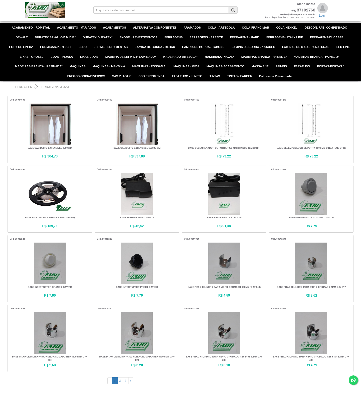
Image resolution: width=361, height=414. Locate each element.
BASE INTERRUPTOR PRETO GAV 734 (137, 286)
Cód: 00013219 (278, 169)
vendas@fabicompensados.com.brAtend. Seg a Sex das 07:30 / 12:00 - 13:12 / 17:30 (289, 16)
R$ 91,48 (224, 226)
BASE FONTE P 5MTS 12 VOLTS (224, 217)
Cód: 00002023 (17, 308)
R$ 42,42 (137, 226)
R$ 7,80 (50, 295)
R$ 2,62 (311, 295)
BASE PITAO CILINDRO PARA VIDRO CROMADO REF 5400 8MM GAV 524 (137, 358)
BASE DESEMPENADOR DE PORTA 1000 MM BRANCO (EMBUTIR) (224, 147)
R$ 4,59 (224, 295)
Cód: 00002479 (278, 308)
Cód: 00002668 (104, 99)
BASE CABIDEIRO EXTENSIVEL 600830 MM (136, 147)
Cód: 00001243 (278, 99)
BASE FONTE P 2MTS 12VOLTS (137, 217)
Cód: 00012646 (278, 238)
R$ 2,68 (50, 365)
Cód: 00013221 (17, 238)
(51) (293, 10)
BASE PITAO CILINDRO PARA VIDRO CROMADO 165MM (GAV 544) (224, 286)
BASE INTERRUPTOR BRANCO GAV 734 (50, 286)
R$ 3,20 (137, 365)
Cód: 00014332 (104, 169)
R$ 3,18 (224, 365)
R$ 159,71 (50, 226)
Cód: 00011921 (191, 238)
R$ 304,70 (50, 156)
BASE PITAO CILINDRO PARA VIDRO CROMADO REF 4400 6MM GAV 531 (50, 358)
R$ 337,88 (137, 156)
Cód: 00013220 (104, 238)
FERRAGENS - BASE (54, 87)
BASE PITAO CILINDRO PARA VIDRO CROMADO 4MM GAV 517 (311, 286)
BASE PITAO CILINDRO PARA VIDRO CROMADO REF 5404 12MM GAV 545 (311, 358)
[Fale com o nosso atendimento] (353, 380)
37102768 (306, 10)
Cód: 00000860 (104, 308)
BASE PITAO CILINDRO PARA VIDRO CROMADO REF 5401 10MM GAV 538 (224, 358)
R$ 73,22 (224, 156)
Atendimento (306, 4)
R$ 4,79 (311, 365)
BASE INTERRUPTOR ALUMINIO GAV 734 (311, 217)
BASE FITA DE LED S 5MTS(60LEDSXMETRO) (50, 217)
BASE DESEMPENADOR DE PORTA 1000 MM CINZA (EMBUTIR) (311, 147)
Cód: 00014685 (17, 99)
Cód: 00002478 (191, 308)
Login (322, 15)
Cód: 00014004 (191, 169)
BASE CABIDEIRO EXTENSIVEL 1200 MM (50, 147)
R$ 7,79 (311, 226)
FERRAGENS (24, 87)
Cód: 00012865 (17, 169)
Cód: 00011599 (191, 99)
